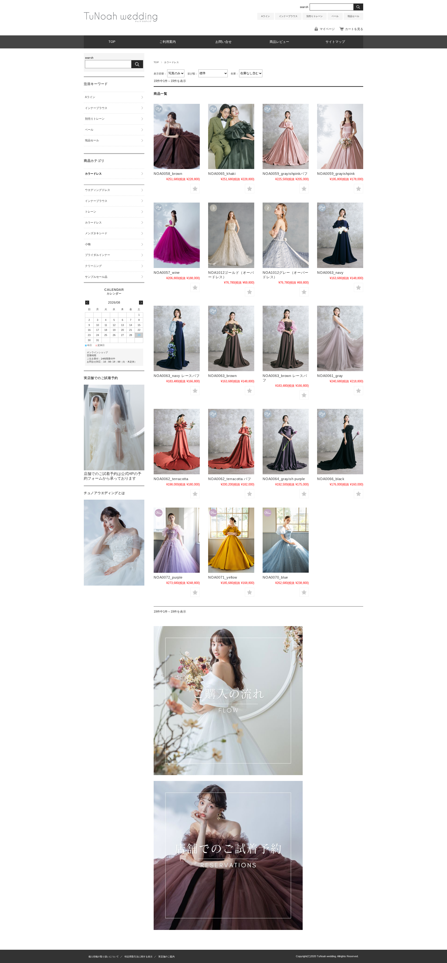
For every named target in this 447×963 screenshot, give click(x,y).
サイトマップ (335, 42)
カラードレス (93, 173)
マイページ (327, 29)
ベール (335, 16)
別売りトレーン (314, 16)
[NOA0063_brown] (231, 338)
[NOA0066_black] (340, 441)
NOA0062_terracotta (171, 479)
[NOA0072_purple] (177, 540)
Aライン (265, 16)
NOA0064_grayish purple (284, 479)
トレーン (90, 211)
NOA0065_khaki (222, 174)
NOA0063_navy (330, 273)
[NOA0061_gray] (340, 338)
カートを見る (354, 29)
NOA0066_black (331, 479)
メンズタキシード (96, 233)
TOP (111, 42)
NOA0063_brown (222, 376)
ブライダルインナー (97, 255)
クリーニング (93, 266)
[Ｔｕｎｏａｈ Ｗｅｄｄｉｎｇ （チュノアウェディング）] (120, 21)
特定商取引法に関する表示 (138, 956)
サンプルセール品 (96, 276)
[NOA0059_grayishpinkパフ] (286, 136)
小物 (88, 244)
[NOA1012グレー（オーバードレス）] (286, 235)
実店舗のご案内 (166, 956)
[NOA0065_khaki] (231, 136)
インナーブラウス (288, 16)
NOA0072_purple (168, 577)
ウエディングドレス (97, 190)
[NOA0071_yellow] (231, 540)
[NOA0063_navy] (340, 235)
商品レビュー (279, 42)
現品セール (353, 16)
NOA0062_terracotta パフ (229, 479)
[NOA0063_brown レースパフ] (286, 338)
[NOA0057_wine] (177, 235)
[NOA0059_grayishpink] (340, 136)
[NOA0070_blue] (286, 540)
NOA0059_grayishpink (336, 174)
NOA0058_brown (168, 174)
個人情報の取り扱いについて (103, 956)
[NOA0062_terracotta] (177, 441)
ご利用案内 (167, 42)
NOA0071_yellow (222, 577)
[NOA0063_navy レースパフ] (177, 338)
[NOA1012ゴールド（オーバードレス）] (231, 235)
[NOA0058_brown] (177, 136)
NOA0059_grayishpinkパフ (285, 174)
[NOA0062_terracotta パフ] (231, 441)
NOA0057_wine (167, 273)
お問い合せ (223, 42)
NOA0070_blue (275, 577)
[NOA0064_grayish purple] (286, 441)
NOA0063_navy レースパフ (177, 376)
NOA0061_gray (330, 376)
